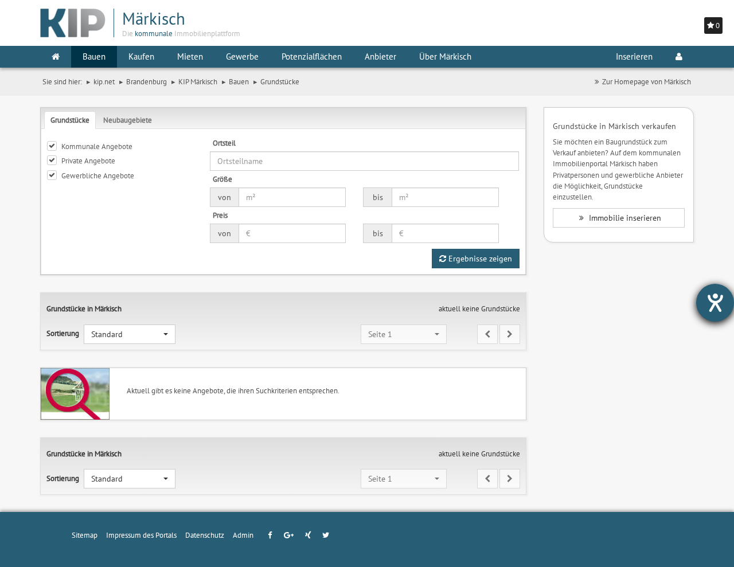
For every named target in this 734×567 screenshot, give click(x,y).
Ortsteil (224, 143)
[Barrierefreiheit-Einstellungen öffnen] (715, 303)
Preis (220, 215)
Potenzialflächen (312, 56)
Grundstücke (69, 120)
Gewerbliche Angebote (97, 175)
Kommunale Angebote (96, 146)
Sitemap (84, 535)
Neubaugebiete (127, 120)
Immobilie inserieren (624, 218)
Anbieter (380, 56)
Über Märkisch (445, 56)
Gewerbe (242, 56)
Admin (243, 535)
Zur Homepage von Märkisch (646, 81)
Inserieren (634, 56)
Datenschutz (204, 535)
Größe (222, 179)
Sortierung (62, 333)
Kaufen (141, 56)
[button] (129, 334)
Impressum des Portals (141, 535)
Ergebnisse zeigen (479, 258)
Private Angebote (88, 160)
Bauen (94, 56)
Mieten (190, 56)
